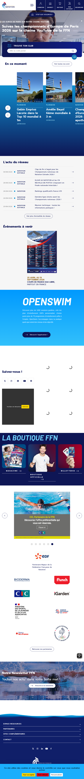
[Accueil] (8, 5)
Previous (8, 108)
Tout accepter (28, 775)
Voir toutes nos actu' (62, 64)
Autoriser (25, 407)
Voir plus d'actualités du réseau (39, 216)
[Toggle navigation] (32, 5)
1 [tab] (32, 544)
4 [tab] (44, 544)
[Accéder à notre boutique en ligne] (42, 458)
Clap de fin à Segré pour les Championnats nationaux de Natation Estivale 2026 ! (46, 172)
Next (8, 115)
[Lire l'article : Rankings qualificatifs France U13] (73, 191)
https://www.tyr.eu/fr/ (42, 515)
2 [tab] (36, 544)
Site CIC (22, 593)
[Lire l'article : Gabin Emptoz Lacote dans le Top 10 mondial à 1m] (30, 87)
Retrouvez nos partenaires (42, 649)
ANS (62, 611)
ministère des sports (22, 611)
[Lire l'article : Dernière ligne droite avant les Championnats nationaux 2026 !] (73, 198)
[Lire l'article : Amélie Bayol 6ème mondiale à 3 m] (59, 87)
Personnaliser (56, 775)
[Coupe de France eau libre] (42, 258)
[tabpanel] (42, 515)
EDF (42, 556)
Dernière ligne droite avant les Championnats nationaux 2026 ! (48, 198)
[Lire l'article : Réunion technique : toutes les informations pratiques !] (73, 206)
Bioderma (22, 580)
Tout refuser (43, 775)
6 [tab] (52, 544)
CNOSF (62, 633)
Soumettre (74, 57)
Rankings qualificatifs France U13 (48, 191)
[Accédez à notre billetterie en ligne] (70, 456)
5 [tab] (48, 544)
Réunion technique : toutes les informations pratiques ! (47, 206)
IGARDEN (62, 593)
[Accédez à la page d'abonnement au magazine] (14, 456)
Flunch (62, 580)
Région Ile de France (22, 633)
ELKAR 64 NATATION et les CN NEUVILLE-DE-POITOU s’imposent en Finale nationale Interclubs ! (49, 183)
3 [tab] (40, 544)
